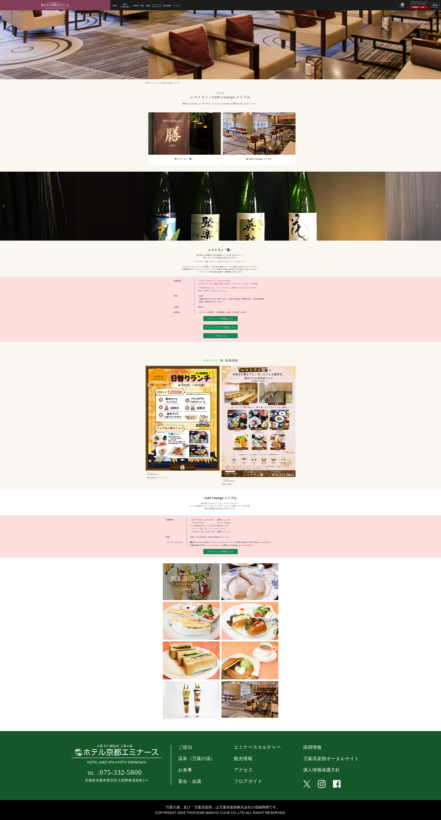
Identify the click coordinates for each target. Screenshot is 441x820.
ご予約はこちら (220, 336)
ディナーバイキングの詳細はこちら (220, 327)
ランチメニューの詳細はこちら (220, 318)
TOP (147, 83)
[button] (402, 6)
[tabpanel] (220, 44)
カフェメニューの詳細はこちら (220, 551)
